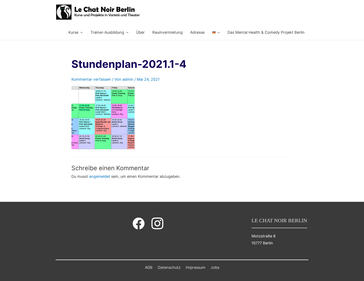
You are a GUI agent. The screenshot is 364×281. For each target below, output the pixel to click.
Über (140, 32)
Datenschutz (169, 267)
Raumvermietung (167, 32)
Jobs (215, 267)
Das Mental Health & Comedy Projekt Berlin (266, 32)
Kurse (73, 32)
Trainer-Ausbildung (107, 32)
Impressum (195, 267)
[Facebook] (139, 223)
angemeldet (99, 176)
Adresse (197, 32)
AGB (149, 267)
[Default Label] (157, 223)
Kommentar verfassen (91, 79)
